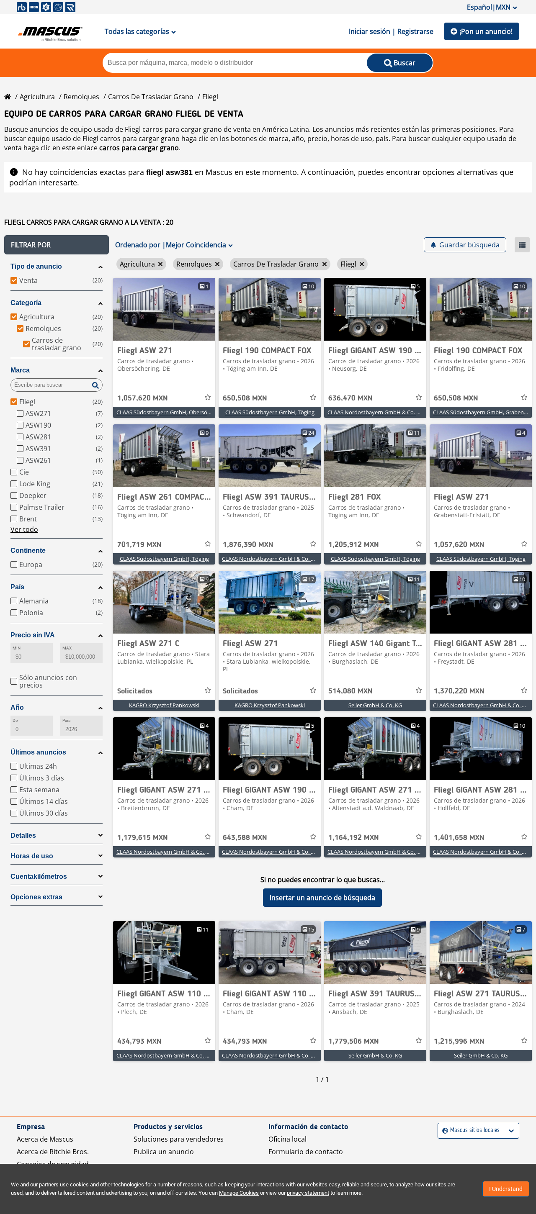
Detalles (23, 835)
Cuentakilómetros (38, 876)
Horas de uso (31, 856)
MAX (67, 648)
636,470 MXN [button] (350, 398)
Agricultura (37, 96)
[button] (56, 244)
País (17, 586)
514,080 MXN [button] (350, 691)
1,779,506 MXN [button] (353, 1041)
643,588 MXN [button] (245, 838)
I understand (506, 1189)
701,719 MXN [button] (139, 545)
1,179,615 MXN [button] (142, 838)
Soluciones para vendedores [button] (179, 1139)
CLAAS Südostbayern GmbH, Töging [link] (269, 412)
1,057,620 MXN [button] (142, 398)
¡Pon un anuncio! (486, 31)
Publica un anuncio (164, 1151)
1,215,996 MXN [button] (459, 1041)
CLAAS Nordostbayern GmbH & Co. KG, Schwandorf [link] (286, 558)
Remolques (81, 96)
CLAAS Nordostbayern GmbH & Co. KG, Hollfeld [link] (175, 1055)
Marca (20, 370)
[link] (164, 309)
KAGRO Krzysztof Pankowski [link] (164, 705)
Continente (28, 550)
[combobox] (443, 1130)
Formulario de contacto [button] (305, 1151)
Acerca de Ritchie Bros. (53, 1151)
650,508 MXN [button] (245, 398)
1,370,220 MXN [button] (459, 691)
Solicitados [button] (134, 691)
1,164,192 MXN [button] (353, 838)
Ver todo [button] (24, 529)
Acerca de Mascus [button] (45, 1139)
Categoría (25, 302)
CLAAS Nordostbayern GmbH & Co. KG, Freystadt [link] (177, 851)
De (15, 720)
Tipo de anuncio (36, 266)
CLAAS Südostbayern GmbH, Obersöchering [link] (171, 412)
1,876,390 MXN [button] (248, 545)
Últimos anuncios (38, 752)
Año (17, 707)
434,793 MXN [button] (139, 1041)
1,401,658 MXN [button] (459, 838)
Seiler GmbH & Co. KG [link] (375, 705)
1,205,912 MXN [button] (353, 545)
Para (66, 720)
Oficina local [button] (287, 1139)
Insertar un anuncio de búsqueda (322, 897)
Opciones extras (36, 897)
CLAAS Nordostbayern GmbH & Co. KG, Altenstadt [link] (389, 412)
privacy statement (308, 1193)
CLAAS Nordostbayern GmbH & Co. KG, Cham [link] (278, 851)
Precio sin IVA (32, 635)
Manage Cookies (239, 1193)
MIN (17, 648)
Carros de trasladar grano (150, 96)
